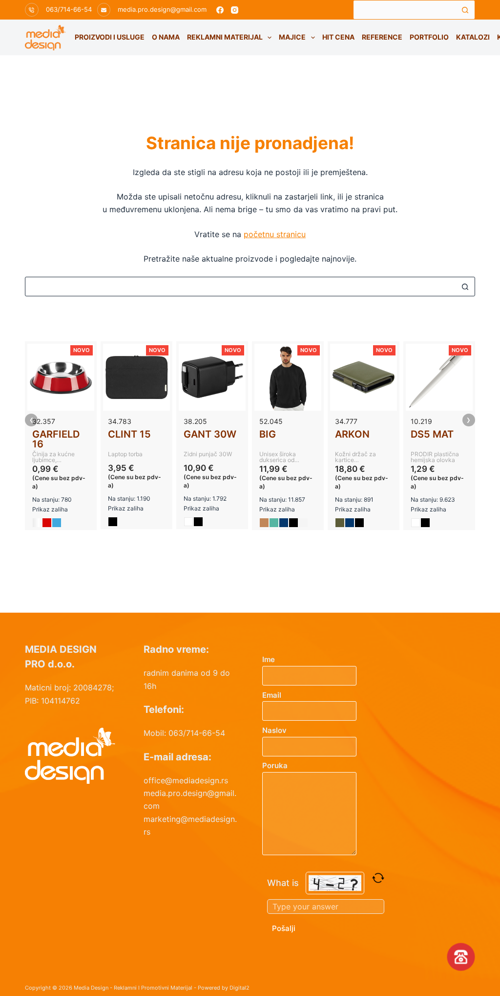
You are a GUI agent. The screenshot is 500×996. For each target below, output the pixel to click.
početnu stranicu (275, 234)
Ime (268, 659)
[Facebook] (220, 10)
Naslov (274, 730)
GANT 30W (210, 434)
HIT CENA (338, 37)
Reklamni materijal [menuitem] (225, 37)
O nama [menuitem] (166, 37)
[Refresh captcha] (378, 878)
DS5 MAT (432, 434)
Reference (382, 37)
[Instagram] (234, 10)
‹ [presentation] (31, 420)
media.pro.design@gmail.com (162, 9)
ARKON (352, 434)
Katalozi (473, 37)
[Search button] (465, 9)
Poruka (275, 765)
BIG (267, 434)
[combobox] (405, 10)
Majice (292, 37)
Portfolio (429, 37)
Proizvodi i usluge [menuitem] (110, 37)
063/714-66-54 (69, 9)
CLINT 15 (129, 434)
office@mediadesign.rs (186, 780)
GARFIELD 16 (56, 439)
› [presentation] (468, 420)
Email (271, 695)
